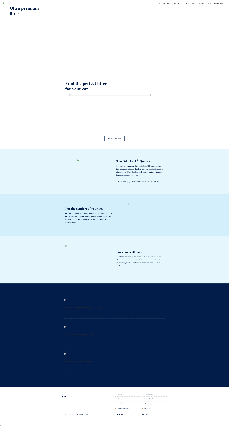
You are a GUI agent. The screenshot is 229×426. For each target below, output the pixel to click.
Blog (187, 3)
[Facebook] (62, 397)
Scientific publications (123, 408)
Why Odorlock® (164, 3)
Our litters (177, 3)
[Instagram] (63, 397)
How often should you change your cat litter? (80, 334)
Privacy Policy (147, 414)
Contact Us (147, 408)
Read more (67, 321)
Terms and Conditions (123, 414)
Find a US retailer (198, 3)
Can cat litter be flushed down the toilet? (78, 361)
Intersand (120, 394)
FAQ (209, 3)
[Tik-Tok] (65, 397)
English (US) (218, 3)
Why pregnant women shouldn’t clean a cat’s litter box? (83, 307)
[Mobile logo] (0, 424)
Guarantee (120, 404)
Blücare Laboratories (123, 399)
